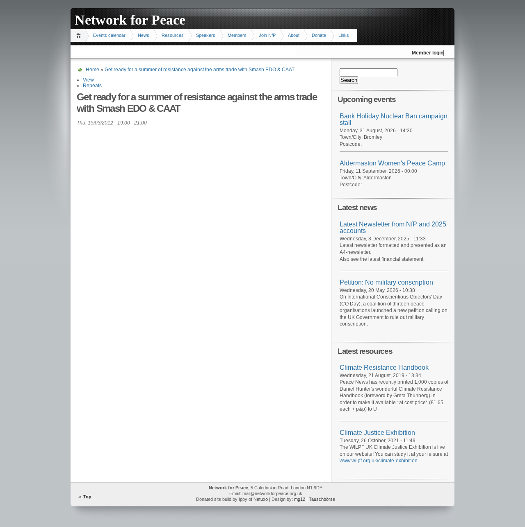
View (88, 80)
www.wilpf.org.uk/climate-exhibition (379, 461)
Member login (427, 53)
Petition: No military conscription (386, 282)
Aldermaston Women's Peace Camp (392, 163)
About (293, 35)
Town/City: (352, 137)
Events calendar (109, 35)
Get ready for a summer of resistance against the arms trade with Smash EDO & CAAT (199, 69)
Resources (173, 35)
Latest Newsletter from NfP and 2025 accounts (393, 228)
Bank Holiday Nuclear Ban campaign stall (393, 120)
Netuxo (260, 499)
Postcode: (351, 144)
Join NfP (267, 35)
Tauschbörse (322, 499)
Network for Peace (130, 19)
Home (80, 35)
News (143, 35)
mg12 (299, 499)
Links (343, 35)
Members (237, 35)
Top (87, 496)
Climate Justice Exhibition (377, 432)
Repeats (92, 85)
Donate (319, 35)
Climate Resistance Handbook (384, 367)
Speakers (205, 35)
